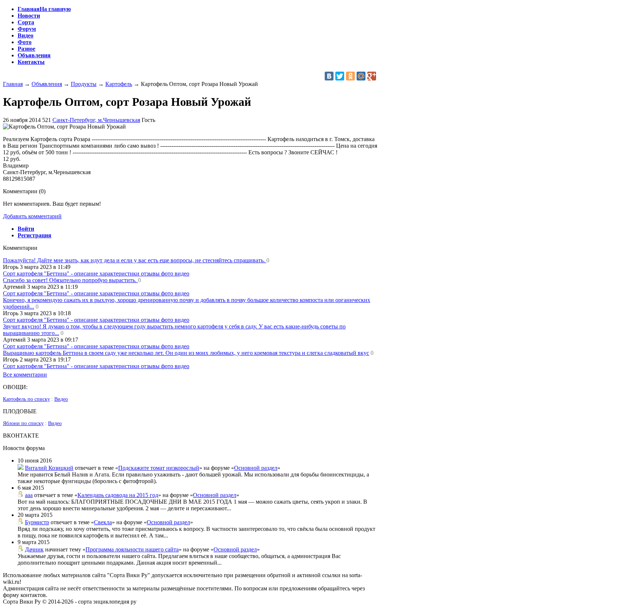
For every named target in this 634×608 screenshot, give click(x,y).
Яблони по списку (23, 423)
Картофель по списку (26, 399)
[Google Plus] (371, 76)
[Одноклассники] (350, 76)
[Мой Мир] (361, 76)
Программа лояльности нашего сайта (132, 549)
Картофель (118, 84)
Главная (13, 84)
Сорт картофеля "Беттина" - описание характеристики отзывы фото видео (96, 273)
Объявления (47, 84)
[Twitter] (339, 76)
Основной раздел (255, 468)
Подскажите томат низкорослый (158, 468)
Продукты (83, 84)
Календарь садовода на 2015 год (117, 495)
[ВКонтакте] (329, 76)
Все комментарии (25, 374)
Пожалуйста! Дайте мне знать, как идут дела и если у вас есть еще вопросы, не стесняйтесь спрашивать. (134, 260)
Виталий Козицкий (49, 468)
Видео (61, 399)
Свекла (103, 522)
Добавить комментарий (32, 216)
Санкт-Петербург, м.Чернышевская (96, 120)
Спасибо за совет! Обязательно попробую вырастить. (70, 280)
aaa (29, 495)
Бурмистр (37, 522)
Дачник (34, 549)
